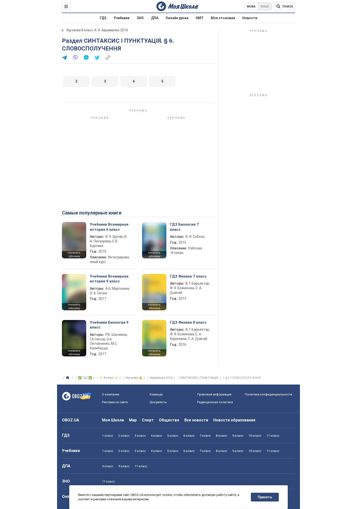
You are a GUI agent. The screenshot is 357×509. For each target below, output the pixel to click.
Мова (251, 6)
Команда (156, 394)
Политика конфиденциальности (268, 394)
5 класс (172, 435)
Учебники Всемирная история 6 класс (109, 226)
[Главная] (68, 378)
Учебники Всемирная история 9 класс (109, 278)
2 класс (123, 435)
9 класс (237, 435)
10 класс (254, 435)
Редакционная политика (215, 402)
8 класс (221, 435)
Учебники (121, 18)
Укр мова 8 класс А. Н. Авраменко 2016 (97, 30)
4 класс (156, 435)
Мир (133, 420)
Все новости (196, 420)
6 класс (189, 435)
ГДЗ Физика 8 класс (188, 322)
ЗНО (140, 18)
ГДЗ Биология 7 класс (184, 226)
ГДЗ (103, 18)
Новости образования (234, 420)
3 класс (140, 435)
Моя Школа (113, 420)
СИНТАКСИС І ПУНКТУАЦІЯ (199, 377)
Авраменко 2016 (161, 377)
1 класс (107, 435)
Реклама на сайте (115, 402)
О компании (110, 394)
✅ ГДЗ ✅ (85, 377)
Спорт (148, 420)
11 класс (272, 435)
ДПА (154, 18)
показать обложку (74, 254)
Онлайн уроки (177, 18)
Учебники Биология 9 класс (109, 324)
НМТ (200, 18)
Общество (169, 420)
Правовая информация (214, 394)
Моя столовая (223, 18)
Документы (158, 402)
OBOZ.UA (70, 420)
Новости (249, 18)
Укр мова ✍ (134, 377)
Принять (265, 497)
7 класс (205, 435)
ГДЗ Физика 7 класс (188, 276)
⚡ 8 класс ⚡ (108, 377)
